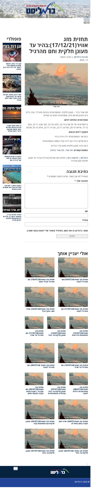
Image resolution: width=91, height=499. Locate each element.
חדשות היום (72, 157)
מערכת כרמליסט (81, 57)
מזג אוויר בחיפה (57, 150)
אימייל (85, 220)
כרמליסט (84, 157)
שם (86, 211)
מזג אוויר (69, 150)
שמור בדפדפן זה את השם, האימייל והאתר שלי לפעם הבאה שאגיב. (57, 230)
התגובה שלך (81, 180)
